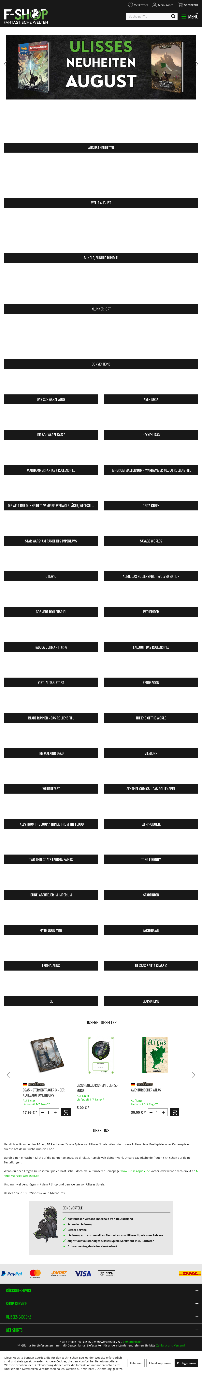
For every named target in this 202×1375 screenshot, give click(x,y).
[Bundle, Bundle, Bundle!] (101, 233)
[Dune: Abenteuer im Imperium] (51, 879)
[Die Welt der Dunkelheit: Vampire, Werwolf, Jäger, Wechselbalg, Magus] (51, 490)
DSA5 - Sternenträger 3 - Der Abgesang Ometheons (44, 1092)
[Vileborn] (151, 738)
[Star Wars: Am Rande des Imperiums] (51, 525)
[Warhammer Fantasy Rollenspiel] (51, 455)
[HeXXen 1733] (151, 419)
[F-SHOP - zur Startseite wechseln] (26, 16)
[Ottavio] (51, 561)
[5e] (51, 985)
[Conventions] (101, 339)
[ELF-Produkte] (151, 808)
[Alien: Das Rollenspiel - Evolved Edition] (151, 561)
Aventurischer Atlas (146, 1089)
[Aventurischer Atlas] (155, 1055)
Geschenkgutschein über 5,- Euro (97, 1088)
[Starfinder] (151, 879)
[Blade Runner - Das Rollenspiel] (51, 702)
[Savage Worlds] (151, 525)
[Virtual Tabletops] (51, 667)
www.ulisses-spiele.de (135, 1171)
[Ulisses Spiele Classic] (151, 950)
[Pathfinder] (151, 596)
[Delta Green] (151, 490)
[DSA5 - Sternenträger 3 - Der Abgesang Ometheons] (47, 1055)
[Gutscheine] (151, 985)
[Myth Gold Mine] (51, 915)
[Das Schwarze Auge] (51, 384)
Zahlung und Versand (170, 1345)
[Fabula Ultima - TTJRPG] (51, 632)
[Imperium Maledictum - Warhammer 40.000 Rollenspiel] (151, 455)
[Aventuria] (151, 384)
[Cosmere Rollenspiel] (51, 596)
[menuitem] (137, 4)
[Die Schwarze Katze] (51, 419)
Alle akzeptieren (160, 1363)
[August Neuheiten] (101, 122)
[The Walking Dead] (51, 738)
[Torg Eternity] (151, 844)
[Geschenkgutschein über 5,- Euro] (101, 1055)
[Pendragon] (151, 667)
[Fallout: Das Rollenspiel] (151, 632)
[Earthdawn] (151, 915)
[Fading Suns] (51, 950)
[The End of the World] (151, 702)
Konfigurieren (186, 1363)
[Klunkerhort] (101, 284)
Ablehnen (135, 1363)
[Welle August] (101, 177)
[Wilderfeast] (51, 773)
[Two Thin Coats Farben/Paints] (51, 844)
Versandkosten (132, 1342)
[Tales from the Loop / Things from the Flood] (51, 808)
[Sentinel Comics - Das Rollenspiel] (151, 773)
